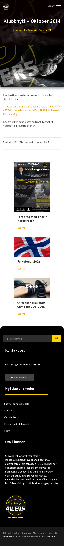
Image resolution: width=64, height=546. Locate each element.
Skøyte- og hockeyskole (16, 403)
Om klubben (10, 417)
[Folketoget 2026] (32, 246)
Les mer (21, 227)
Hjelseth (51, 536)
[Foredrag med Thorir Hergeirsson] (32, 186)
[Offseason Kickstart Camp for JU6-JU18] (32, 287)
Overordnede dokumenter (17, 423)
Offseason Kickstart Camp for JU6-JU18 (31, 305)
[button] (53, 6)
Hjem (14, 30)
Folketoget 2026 (28, 262)
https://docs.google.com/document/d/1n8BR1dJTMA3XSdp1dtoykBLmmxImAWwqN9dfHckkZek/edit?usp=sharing (32, 110)
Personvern (8, 536)
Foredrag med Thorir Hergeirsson (32, 219)
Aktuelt (22, 30)
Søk (56, 338)
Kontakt (8, 410)
